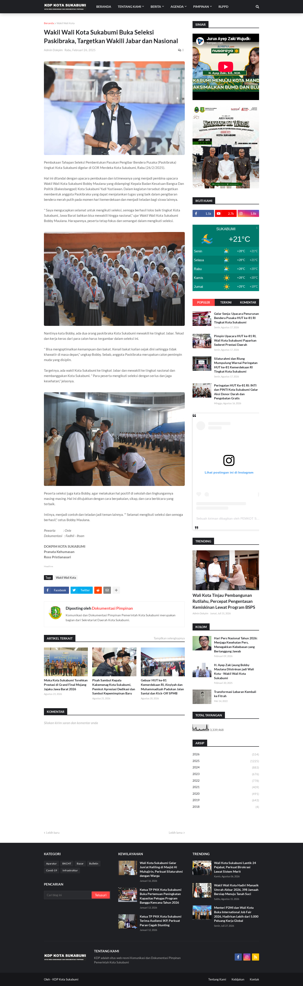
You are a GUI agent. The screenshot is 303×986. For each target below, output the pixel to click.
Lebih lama (176, 832)
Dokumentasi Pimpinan (112, 608)
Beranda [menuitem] (103, 6)
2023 (226, 774)
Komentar (248, 302)
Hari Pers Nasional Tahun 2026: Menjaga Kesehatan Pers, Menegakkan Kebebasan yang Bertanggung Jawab (236, 644)
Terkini (226, 302)
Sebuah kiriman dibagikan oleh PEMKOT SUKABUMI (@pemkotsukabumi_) (249, 518)
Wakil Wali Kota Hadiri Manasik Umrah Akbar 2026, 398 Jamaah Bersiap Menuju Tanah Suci (236, 889)
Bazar (80, 863)
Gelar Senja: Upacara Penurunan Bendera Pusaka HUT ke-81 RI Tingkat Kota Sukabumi (236, 318)
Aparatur (51, 863)
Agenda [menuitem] (177, 6)
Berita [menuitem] (156, 6)
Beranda (49, 23)
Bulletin (93, 863)
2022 (226, 781)
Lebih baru (52, 832)
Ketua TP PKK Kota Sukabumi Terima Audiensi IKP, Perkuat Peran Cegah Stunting (160, 920)
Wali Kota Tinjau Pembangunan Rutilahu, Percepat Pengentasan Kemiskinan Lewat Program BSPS (224, 601)
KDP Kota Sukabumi (65, 979)
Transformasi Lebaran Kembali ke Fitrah (235, 694)
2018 (226, 807)
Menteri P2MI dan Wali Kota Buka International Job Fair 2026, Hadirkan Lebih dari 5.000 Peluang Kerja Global (236, 914)
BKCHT (66, 863)
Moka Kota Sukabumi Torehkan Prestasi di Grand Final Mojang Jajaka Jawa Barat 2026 (66, 684)
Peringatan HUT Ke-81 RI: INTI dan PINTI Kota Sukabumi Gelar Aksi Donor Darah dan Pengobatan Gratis (236, 391)
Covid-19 (51, 870)
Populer (203, 302)
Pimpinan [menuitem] (201, 6)
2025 (226, 761)
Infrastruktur (70, 870)
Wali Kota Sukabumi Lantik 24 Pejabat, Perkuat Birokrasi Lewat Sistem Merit (235, 867)
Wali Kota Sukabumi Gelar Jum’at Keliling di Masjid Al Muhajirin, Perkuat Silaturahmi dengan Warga (161, 869)
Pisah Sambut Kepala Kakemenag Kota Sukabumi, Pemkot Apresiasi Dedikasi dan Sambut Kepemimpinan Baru (113, 686)
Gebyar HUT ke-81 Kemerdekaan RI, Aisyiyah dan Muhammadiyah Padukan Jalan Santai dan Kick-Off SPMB (162, 686)
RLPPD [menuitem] (223, 6)
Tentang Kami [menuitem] (129, 6)
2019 (226, 800)
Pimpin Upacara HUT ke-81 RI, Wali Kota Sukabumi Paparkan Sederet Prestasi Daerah (235, 340)
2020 (226, 794)
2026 (226, 754)
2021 (226, 787)
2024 (226, 767)
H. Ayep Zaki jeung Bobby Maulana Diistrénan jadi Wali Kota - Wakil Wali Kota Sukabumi (234, 671)
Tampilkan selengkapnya (169, 638)
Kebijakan (238, 979)
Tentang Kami (217, 979)
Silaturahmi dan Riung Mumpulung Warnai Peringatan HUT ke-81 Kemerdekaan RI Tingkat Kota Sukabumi (236, 365)
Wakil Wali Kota (66, 23)
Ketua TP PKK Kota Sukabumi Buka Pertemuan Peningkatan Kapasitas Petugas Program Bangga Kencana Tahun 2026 (160, 896)
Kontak (254, 979)
